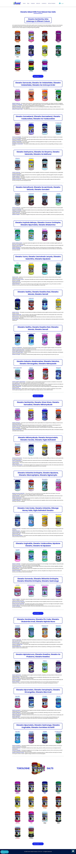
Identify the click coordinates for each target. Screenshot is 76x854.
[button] (32, 3)
